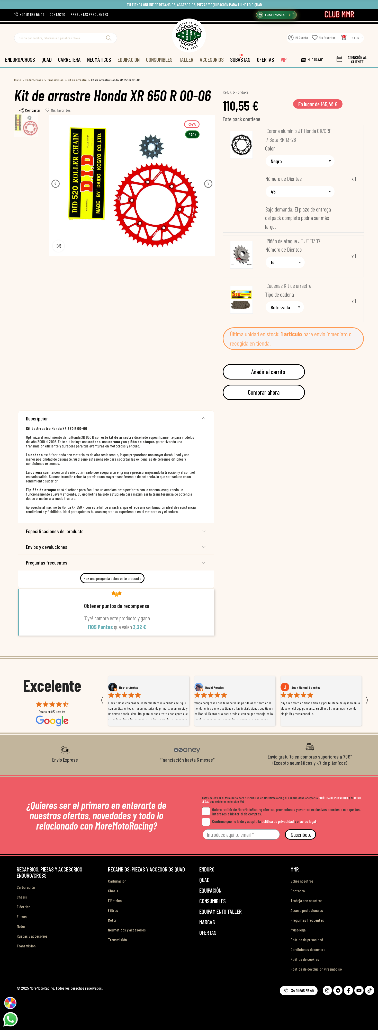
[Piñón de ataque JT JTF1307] (241, 255)
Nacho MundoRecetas (306, 687)
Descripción (37, 418)
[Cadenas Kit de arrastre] (241, 299)
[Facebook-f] (348, 990)
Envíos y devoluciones (46, 547)
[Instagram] (327, 990)
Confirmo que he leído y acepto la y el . (264, 821)
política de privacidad (278, 821)
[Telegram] (338, 990)
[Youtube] (359, 990)
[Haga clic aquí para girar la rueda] (10, 1003)
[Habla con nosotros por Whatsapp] (10, 1019)
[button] (29, 14)
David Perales (128, 687)
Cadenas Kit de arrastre (288, 285)
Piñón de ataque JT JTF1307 (293, 240)
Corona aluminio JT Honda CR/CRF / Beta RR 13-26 (298, 135)
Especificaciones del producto (55, 531)
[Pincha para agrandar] (58, 246)
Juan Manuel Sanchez (219, 687)
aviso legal (308, 821)
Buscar (109, 38)
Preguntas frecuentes (46, 562)
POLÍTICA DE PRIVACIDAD (333, 798)
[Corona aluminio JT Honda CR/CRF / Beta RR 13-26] (241, 145)
